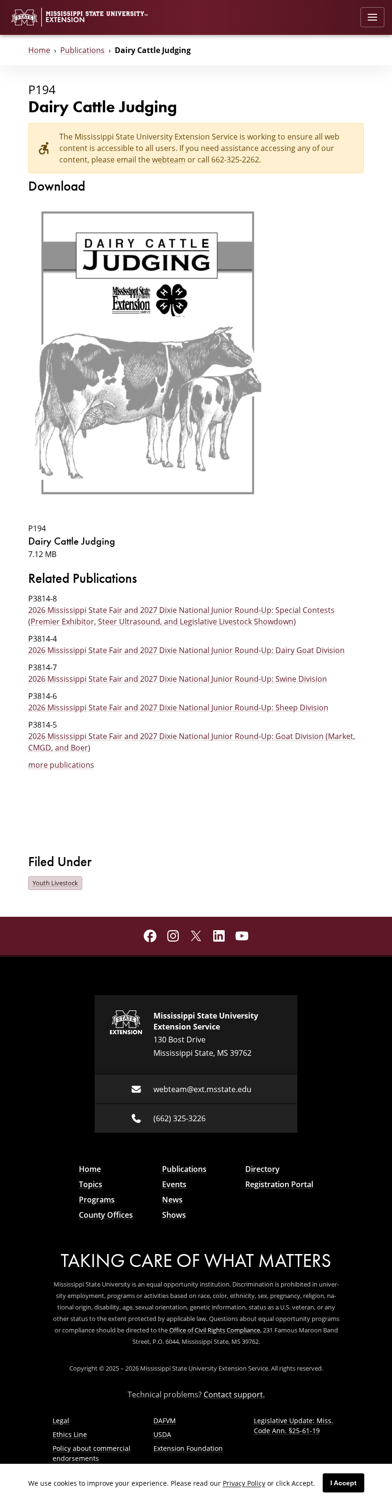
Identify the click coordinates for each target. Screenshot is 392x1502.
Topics (90, 1184)
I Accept (343, 1483)
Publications (82, 50)
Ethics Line (70, 1434)
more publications (61, 765)
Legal (61, 1420)
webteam (168, 159)
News (172, 1199)
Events (174, 1184)
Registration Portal (279, 1184)
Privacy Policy (244, 1483)
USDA (162, 1434)
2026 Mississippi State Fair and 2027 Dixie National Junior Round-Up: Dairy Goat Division (186, 650)
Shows (174, 1215)
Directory (262, 1169)
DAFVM (164, 1420)
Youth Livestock (55, 883)
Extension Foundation (188, 1448)
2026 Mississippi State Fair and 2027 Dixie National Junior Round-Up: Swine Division (177, 679)
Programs (97, 1199)
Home (39, 50)
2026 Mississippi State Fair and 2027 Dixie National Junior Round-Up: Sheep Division (178, 707)
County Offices (106, 1215)
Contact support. (234, 1394)
